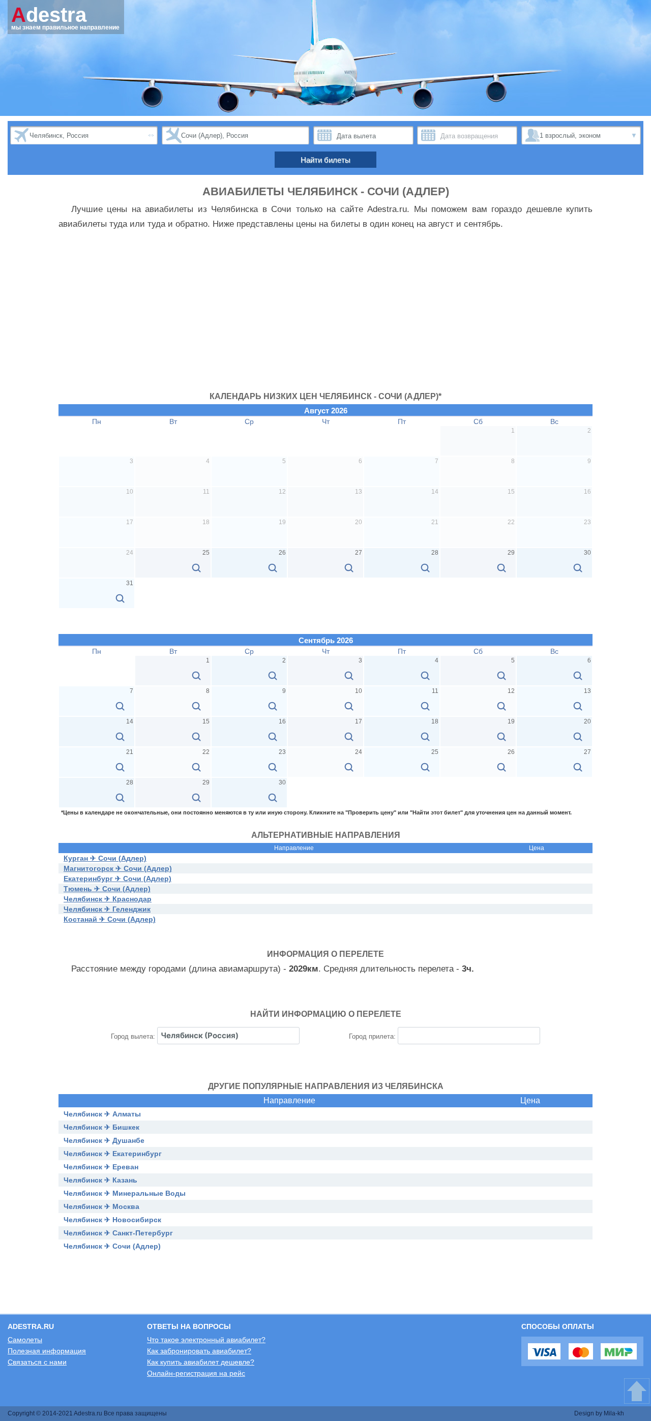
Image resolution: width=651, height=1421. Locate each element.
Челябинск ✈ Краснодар (108, 899)
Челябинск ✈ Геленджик (107, 909)
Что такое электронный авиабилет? (206, 1340)
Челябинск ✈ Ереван (101, 1167)
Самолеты (25, 1340)
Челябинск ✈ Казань (100, 1180)
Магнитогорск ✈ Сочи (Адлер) (118, 868)
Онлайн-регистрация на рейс (196, 1373)
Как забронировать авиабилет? (199, 1351)
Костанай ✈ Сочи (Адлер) (110, 919)
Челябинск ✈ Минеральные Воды (125, 1193)
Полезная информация (47, 1351)
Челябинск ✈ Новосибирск (112, 1220)
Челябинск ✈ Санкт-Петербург (118, 1233)
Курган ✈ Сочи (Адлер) (105, 858)
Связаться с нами (37, 1362)
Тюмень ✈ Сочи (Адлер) (107, 889)
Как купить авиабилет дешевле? (200, 1362)
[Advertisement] (325, 316)
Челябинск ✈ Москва (101, 1206)
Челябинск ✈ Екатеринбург (113, 1154)
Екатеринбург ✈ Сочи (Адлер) (117, 878)
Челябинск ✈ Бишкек (101, 1127)
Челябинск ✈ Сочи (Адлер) (112, 1246)
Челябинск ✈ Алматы (102, 1114)
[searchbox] (228, 1035)
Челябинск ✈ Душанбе (104, 1140)
